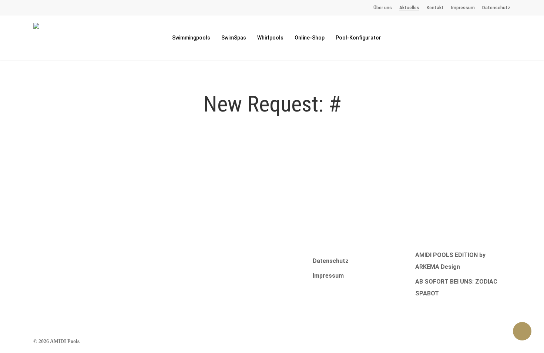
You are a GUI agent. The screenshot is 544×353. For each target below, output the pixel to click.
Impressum (328, 275)
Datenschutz (331, 260)
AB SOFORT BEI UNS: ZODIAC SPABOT (456, 287)
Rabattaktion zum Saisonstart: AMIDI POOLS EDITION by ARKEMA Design (458, 255)
